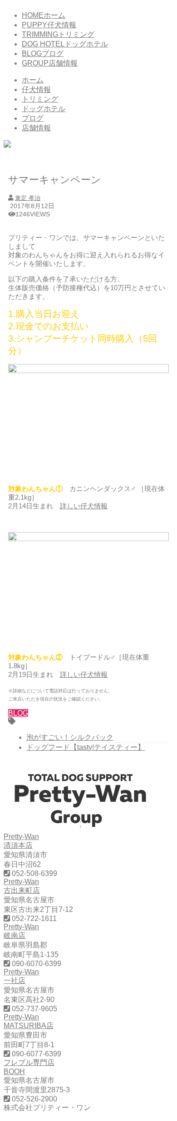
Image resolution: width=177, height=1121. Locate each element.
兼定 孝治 (27, 198)
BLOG (43, 53)
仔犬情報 (36, 89)
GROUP (50, 63)
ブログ (33, 118)
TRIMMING (58, 34)
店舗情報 (36, 128)
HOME (43, 15)
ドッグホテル (43, 109)
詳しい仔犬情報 (84, 506)
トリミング (40, 99)
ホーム (33, 80)
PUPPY (49, 25)
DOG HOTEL (65, 44)
